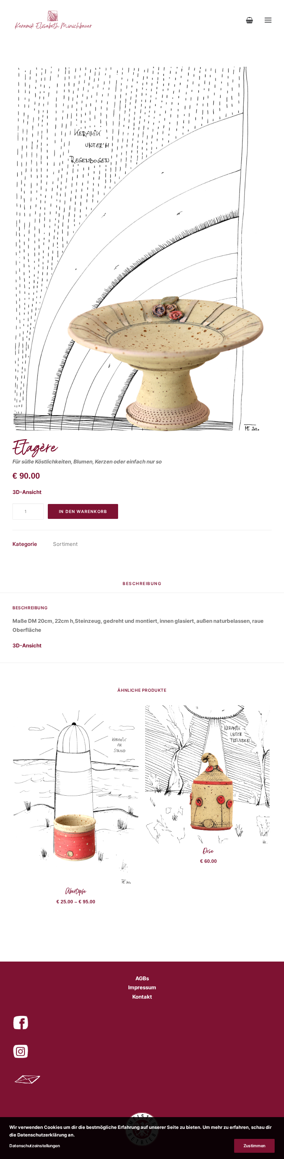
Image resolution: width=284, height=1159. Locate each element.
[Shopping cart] (246, 20)
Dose (208, 852)
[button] (268, 20)
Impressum (142, 987)
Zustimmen (254, 1145)
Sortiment (65, 544)
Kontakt (142, 996)
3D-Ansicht (27, 492)
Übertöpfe (75, 892)
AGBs (142, 978)
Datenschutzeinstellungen (34, 1145)
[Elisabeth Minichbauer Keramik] (52, 20)
